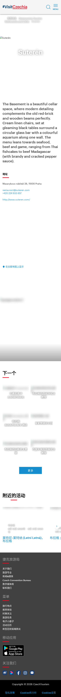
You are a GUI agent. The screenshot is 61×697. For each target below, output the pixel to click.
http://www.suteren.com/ (16, 199)
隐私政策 (10, 692)
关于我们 (7, 568)
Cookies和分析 (28, 692)
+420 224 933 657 (12, 193)
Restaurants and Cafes (17, 21)
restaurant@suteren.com (16, 190)
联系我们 (7, 587)
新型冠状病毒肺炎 (12, 629)
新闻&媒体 (8, 576)
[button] (48, 7)
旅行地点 (7, 605)
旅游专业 (7, 572)
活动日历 (7, 625)
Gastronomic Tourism (30, 18)
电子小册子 (8, 621)
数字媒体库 (8, 584)
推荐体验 (11, 18)
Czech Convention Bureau (17, 580)
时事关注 (7, 613)
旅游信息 (7, 617)
